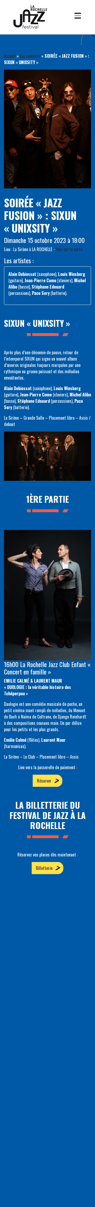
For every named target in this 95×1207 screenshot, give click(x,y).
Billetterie (44, 868)
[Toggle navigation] (78, 17)
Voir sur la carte (69, 249)
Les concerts (30, 56)
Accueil (10, 56)
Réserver (44, 781)
